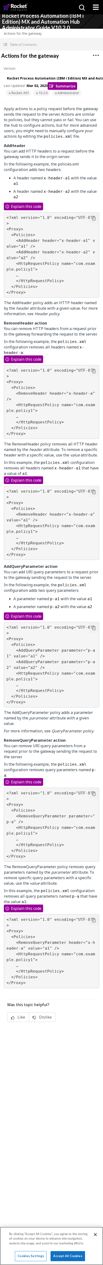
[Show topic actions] (96, 55)
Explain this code (26, 206)
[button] (51, 44)
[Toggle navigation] (96, 7)
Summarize (65, 86)
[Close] (95, 1234)
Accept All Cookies (67, 1256)
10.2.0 (43, 93)
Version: (10, 68)
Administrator (68, 93)
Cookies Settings (30, 1256)
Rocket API (20, 93)
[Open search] (81, 7)
